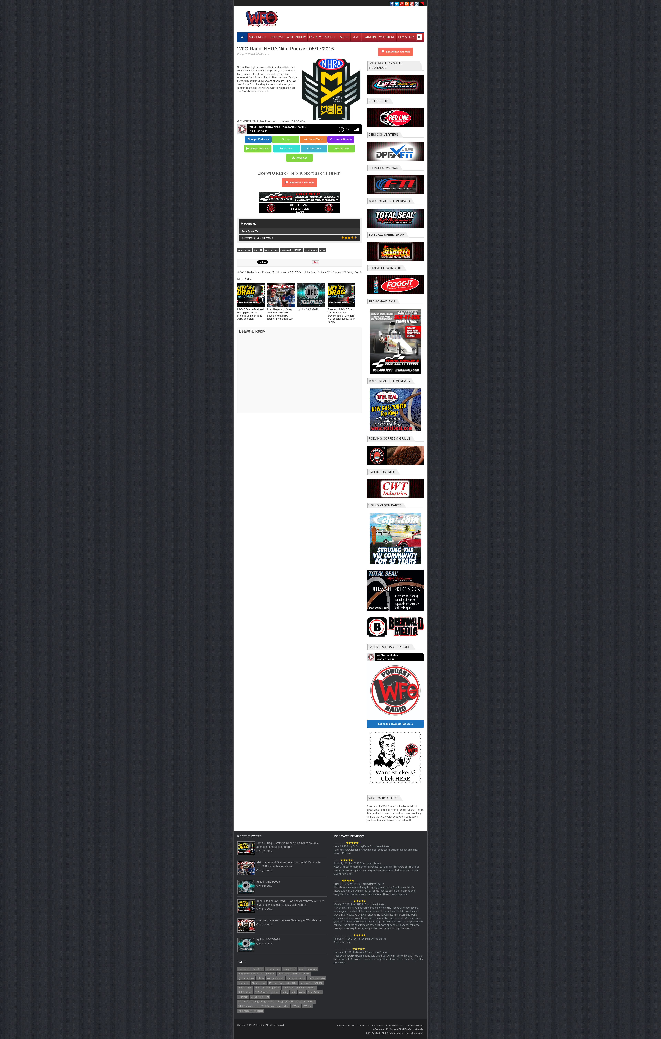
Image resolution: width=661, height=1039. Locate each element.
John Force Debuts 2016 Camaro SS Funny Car (331, 272)
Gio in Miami (284, 974)
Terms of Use (363, 1025)
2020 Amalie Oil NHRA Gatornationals (404, 1029)
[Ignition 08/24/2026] (311, 295)
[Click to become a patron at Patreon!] (299, 187)
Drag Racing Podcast (248, 974)
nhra (307, 250)
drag (256, 250)
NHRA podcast (245, 992)
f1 (261, 250)
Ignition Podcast (246, 978)
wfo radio (258, 1011)
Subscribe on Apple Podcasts (395, 723)
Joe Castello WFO (316, 978)
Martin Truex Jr (259, 983)
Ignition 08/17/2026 (268, 939)
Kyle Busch (243, 983)
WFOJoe (296, 1006)
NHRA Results (262, 992)
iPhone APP (314, 148)
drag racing (311, 969)
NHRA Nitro (288, 987)
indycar (260, 978)
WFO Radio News (414, 1025)
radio (293, 992)
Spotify (286, 139)
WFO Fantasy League (248, 1006)
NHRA (270, 67)
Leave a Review (343, 139)
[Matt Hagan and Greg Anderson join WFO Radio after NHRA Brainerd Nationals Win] (281, 295)
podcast (275, 992)
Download (301, 157)
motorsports (286, 250)
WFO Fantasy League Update (275, 1006)
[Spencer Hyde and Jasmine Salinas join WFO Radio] (246, 926)
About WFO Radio (394, 1025)
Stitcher (288, 148)
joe (276, 250)
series (322, 250)
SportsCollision (315, 992)
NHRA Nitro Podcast (305, 987)
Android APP (341, 148)
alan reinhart (244, 969)
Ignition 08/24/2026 (307, 309)
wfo (267, 997)
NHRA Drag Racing (271, 987)
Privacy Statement (345, 1025)
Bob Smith (258, 969)
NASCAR (298, 250)
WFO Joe (307, 1006)
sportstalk (243, 997)
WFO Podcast (263, 54)
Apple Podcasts (260, 139)
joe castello (278, 978)
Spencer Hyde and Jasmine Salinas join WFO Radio (288, 920)
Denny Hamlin (289, 969)
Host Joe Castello (300, 974)
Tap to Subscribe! (414, 1033)
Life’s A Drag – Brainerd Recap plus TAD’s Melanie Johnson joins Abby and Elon (250, 314)
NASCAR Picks (245, 987)
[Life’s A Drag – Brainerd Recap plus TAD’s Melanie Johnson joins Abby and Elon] (251, 295)
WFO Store (378, 1029)
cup (249, 250)
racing (314, 250)
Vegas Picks (257, 997)
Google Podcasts (259, 148)
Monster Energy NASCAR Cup (283, 983)
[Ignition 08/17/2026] (246, 945)
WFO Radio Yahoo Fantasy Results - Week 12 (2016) (270, 272)
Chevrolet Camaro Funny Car (279, 81)
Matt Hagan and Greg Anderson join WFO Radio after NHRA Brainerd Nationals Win (280, 314)
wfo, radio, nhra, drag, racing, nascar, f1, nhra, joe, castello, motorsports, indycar (276, 1001)
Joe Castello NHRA (296, 978)
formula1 (268, 250)
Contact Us (377, 1025)
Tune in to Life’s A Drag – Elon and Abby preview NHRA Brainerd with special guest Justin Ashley (341, 315)
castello (242, 250)
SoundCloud (315, 139)
